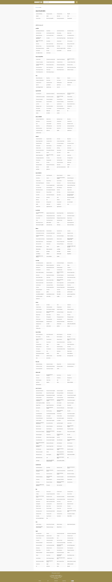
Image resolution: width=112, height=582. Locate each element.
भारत (38, 7)
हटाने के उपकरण (56, 578)
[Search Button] (77, 2)
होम (36, 7)
